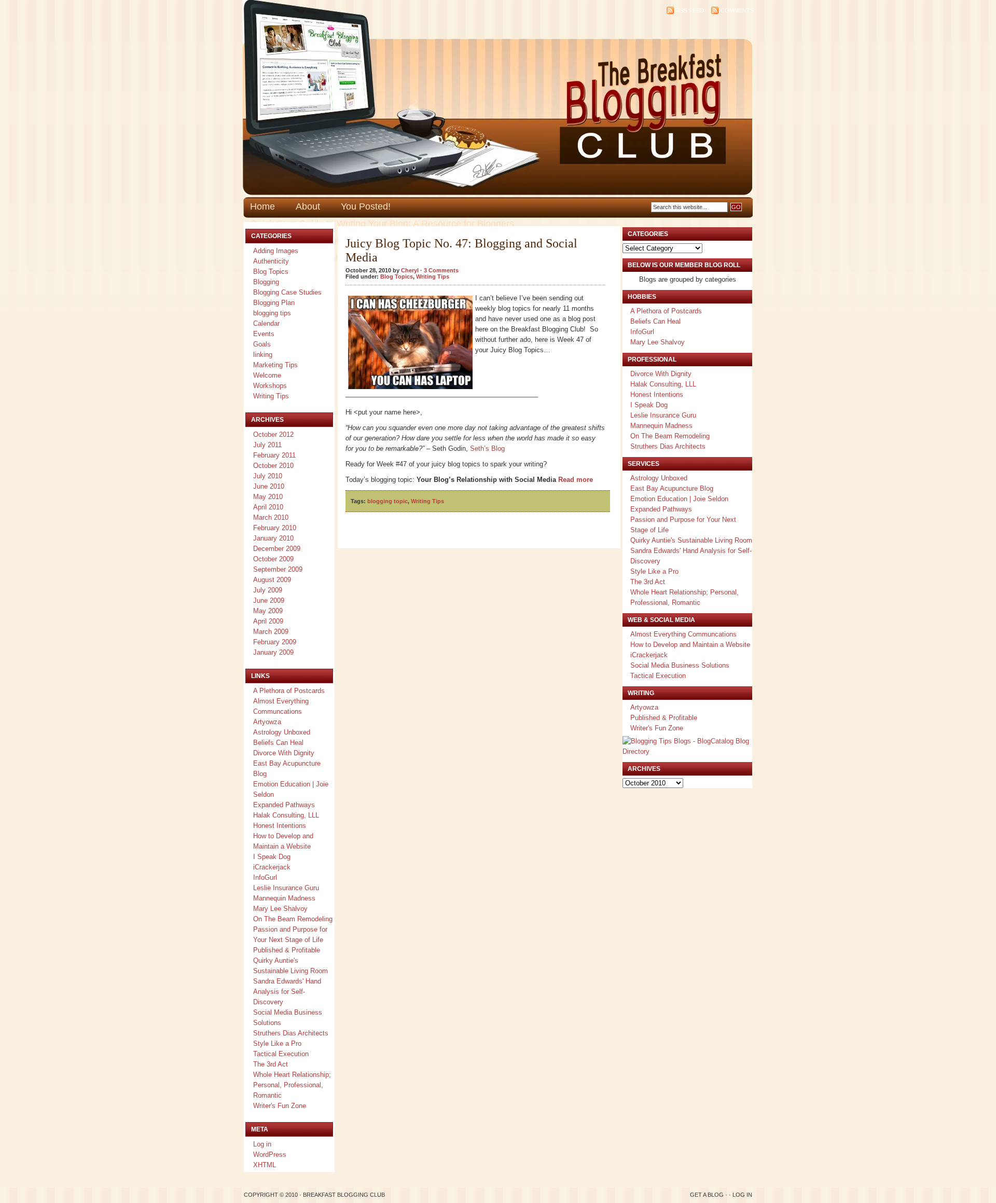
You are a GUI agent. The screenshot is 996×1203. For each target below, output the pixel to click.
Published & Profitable (286, 950)
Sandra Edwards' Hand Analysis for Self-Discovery (287, 991)
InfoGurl (265, 877)
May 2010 (268, 497)
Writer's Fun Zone (279, 1106)
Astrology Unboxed (281, 732)
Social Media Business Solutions (679, 665)
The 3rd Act (270, 1064)
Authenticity (271, 261)
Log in (262, 1144)
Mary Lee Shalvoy (280, 908)
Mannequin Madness (284, 898)
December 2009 (276, 548)
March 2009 (270, 631)
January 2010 (273, 538)
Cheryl (410, 270)
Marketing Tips (275, 365)
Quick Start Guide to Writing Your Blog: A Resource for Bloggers (382, 223)
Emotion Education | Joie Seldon (679, 499)
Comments (737, 10)
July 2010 (267, 476)
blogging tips (272, 313)
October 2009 (273, 559)
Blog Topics (270, 271)
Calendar (266, 323)
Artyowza (267, 722)
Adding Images (275, 251)
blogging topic (387, 501)
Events (263, 334)
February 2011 (274, 455)
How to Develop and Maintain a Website (690, 644)
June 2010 (268, 486)
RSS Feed (690, 10)
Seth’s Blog (487, 448)
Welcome (267, 375)
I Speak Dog (271, 857)
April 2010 (268, 507)
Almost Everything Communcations (683, 634)
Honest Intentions (279, 825)
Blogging (266, 282)
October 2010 (273, 465)
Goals (262, 344)
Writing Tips (271, 396)
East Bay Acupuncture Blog (671, 488)
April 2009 (268, 621)
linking (262, 354)
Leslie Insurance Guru (286, 888)
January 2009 (273, 652)
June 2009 (268, 600)
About (308, 206)
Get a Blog (707, 1195)
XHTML (264, 1165)
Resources (337, 241)
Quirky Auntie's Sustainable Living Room (691, 540)
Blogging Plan (274, 303)
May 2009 (268, 611)
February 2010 (274, 528)
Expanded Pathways (284, 805)
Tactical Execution (281, 1054)
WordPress (269, 1154)
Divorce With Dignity (283, 753)
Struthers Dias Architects (290, 1033)
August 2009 (272, 580)
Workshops (270, 386)
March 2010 (270, 517)
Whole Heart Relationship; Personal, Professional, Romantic (292, 1085)
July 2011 (267, 445)
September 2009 (277, 569)
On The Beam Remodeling (293, 919)
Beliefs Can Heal (278, 742)
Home (262, 206)
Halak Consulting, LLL (286, 815)
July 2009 (267, 590)
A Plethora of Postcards (289, 691)
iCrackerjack (271, 867)
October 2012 (273, 434)
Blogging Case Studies (287, 292)
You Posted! (366, 206)
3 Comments (441, 270)
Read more (575, 479)
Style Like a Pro (277, 1043)
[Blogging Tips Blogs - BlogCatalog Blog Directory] (687, 751)
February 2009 (274, 642)
